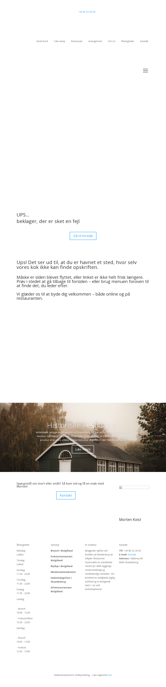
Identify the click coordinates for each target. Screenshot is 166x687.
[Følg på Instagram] (128, 568)
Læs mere (82, 449)
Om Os (160, 134)
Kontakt (161, 140)
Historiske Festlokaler (83, 425)
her (110, 674)
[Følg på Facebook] (121, 568)
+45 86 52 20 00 (86, 11)
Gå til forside (83, 236)
